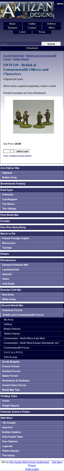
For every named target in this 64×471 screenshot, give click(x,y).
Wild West (6, 418)
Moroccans (8, 243)
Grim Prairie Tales (12, 436)
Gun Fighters (10, 441)
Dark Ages (7, 190)
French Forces (10, 366)
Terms (42, 31)
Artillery (8, 324)
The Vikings (9, 208)
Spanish (7, 274)
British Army (9, 177)
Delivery (51, 23)
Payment (12, 27)
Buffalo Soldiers (11, 432)
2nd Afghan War (10, 168)
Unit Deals (8, 283)
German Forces (11, 371)
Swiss (5, 279)
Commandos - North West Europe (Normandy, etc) (31, 343)
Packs (5, 401)
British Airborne (12, 329)
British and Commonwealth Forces (23, 315)
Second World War (13, 55)
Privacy (32, 465)
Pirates (5, 254)
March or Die (8, 233)
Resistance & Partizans (16, 380)
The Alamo (8, 455)
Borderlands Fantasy (13, 183)
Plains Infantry (10, 451)
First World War (10, 215)
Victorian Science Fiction (15, 411)
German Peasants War (15, 265)
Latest (22, 31)
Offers (51, 27)
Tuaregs (7, 247)
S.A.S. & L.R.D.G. (13, 352)
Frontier (5, 221)
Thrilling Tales (9, 396)
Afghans (7, 173)
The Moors (8, 204)
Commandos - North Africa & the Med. (24, 338)
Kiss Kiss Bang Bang (13, 227)
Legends (7, 446)
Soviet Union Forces (14, 385)
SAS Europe (11, 357)
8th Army (8, 319)
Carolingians (9, 199)
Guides (32, 23)
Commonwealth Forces (16, 347)
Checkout (32, 48)
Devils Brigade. (11, 361)
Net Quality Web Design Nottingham (29, 462)
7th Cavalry (9, 422)
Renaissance (8, 260)
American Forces (12, 310)
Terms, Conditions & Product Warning (17, 156)
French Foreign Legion (15, 238)
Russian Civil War (11, 290)
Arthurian (7, 194)
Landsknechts (10, 269)
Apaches (7, 427)
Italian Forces (10, 376)
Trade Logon (32, 469)
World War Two (11, 390)
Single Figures (10, 405)
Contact (32, 27)
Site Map (57, 462)
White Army (9, 299)
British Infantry (21, 59)
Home (12, 23)
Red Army (8, 294)
